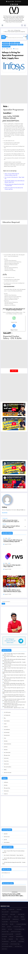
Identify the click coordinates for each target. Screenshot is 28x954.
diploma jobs (4, 916)
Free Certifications (7, 729)
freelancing (22, 916)
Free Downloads (6, 732)
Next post (4, 524)
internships (12, 42)
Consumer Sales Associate (14, 911)
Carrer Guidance (6, 842)
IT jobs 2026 (23, 919)
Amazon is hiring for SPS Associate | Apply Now (12, 687)
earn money (9, 916)
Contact (5, 723)
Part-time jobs (6, 758)
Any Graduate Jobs (7, 715)
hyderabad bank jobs (15, 919)
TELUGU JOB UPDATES (19, 936)
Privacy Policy (6, 761)
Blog (4, 718)
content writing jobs (5, 914)
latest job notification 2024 (14, 921)
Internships (5, 741)
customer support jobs (21, 914)
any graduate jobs (20, 37)
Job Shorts (5, 746)
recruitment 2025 (18, 934)
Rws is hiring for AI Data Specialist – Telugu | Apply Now (12, 565)
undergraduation (10, 939)
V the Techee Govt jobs (5, 941)
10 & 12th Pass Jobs (7, 712)
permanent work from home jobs (16, 931)
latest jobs (17, 42)
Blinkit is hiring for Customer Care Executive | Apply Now (13, 675)
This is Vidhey (4, 939)
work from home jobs (10, 37)
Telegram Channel (14, 330)
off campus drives (5, 44)
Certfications (6, 782)
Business (24, 37)
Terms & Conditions (7, 875)
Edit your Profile (20, 509)
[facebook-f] (10, 4)
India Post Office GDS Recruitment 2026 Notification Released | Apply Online (12, 590)
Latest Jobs (5, 749)
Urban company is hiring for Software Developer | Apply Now (11, 526)
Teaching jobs (11, 936)
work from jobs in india (18, 946)
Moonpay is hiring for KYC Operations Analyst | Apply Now (14, 680)
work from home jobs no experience (7, 946)
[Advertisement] (14, 89)
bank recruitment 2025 (5, 911)
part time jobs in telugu (5, 931)
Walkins (5, 769)
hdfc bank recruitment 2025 (6, 919)
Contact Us (6, 726)
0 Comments (16, 48)
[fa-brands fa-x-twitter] (12, 4)
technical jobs (20, 44)
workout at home (4, 948)
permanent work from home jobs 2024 (7, 934)
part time (5, 839)
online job (3, 926)
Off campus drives (7, 755)
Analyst (16, 37)
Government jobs (7, 735)
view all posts (4, 512)
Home (5, 738)
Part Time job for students (17, 926)
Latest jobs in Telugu (5, 924)
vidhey (4, 48)
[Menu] (2, 25)
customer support (12, 914)
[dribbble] (14, 4)
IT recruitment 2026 (5, 921)
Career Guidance (7, 721)
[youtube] (17, 4)
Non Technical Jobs (7, 752)
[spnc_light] (25, 25)
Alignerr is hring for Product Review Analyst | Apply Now (13, 667)
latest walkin (12, 924)
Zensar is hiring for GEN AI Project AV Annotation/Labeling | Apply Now (12, 540)
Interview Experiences (7, 743)
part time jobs (10, 929)
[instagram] (15, 4)
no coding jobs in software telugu (21, 924)
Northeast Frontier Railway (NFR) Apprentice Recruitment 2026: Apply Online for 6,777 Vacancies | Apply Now (13, 895)
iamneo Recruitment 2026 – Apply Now (11, 707)
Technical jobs (6, 764)
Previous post (5, 518)
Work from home (7, 836)
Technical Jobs (6, 791)
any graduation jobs (11, 909)
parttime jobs (4, 929)
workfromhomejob (21, 941)
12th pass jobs (4, 909)
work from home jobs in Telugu (15, 943)
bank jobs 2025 (19, 909)
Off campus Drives (7, 788)
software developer (13, 44)
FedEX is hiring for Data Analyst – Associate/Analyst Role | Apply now (11, 521)
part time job (9, 926)
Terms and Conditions (7, 766)
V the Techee (22, 939)
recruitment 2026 (4, 936)
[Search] (22, 25)
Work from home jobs (7, 772)
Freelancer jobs (16, 916)
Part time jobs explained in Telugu (19, 929)
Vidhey (17, 939)
